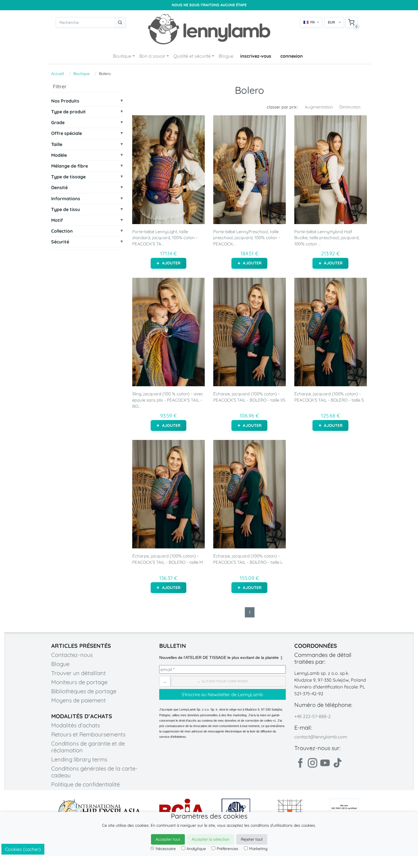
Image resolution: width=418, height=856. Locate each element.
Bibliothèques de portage (83, 691)
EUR (331, 22)
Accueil (57, 73)
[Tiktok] (337, 763)
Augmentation (319, 107)
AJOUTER (171, 263)
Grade (58, 122)
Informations (65, 198)
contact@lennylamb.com (320, 737)
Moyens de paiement (78, 700)
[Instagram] (312, 763)
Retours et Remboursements (88, 734)
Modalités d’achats (75, 725)
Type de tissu (65, 209)
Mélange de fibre (69, 166)
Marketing (258, 848)
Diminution (350, 107)
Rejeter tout (252, 839)
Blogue (226, 56)
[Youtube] (325, 763)
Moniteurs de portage (79, 682)
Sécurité (60, 242)
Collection (62, 231)
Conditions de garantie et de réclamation (88, 747)
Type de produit (68, 111)
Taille (56, 144)
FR (312, 22)
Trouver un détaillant (78, 673)
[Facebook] (300, 763)
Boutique (122, 56)
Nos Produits (65, 101)
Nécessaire (166, 848)
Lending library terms (79, 759)
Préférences (227, 848)
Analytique (196, 848)
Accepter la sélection (210, 839)
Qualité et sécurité (192, 56)
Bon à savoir (152, 56)
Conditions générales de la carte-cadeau (94, 772)
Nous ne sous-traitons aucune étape (209, 5)
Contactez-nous (72, 654)
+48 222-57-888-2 (312, 716)
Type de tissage (68, 176)
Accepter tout (168, 839)
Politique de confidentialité (85, 784)
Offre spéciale (66, 133)
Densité (59, 188)
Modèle (59, 155)
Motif (57, 220)
